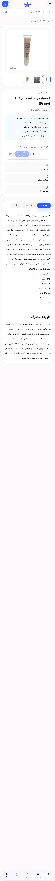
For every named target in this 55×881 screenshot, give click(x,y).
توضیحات (44, 205)
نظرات (15, 205)
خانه (51, 21)
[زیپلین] (27, 4)
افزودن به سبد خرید (21, 154)
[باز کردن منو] (50, 4)
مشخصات (29, 205)
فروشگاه (44, 21)
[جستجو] (5, 11)
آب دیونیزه (47, 273)
